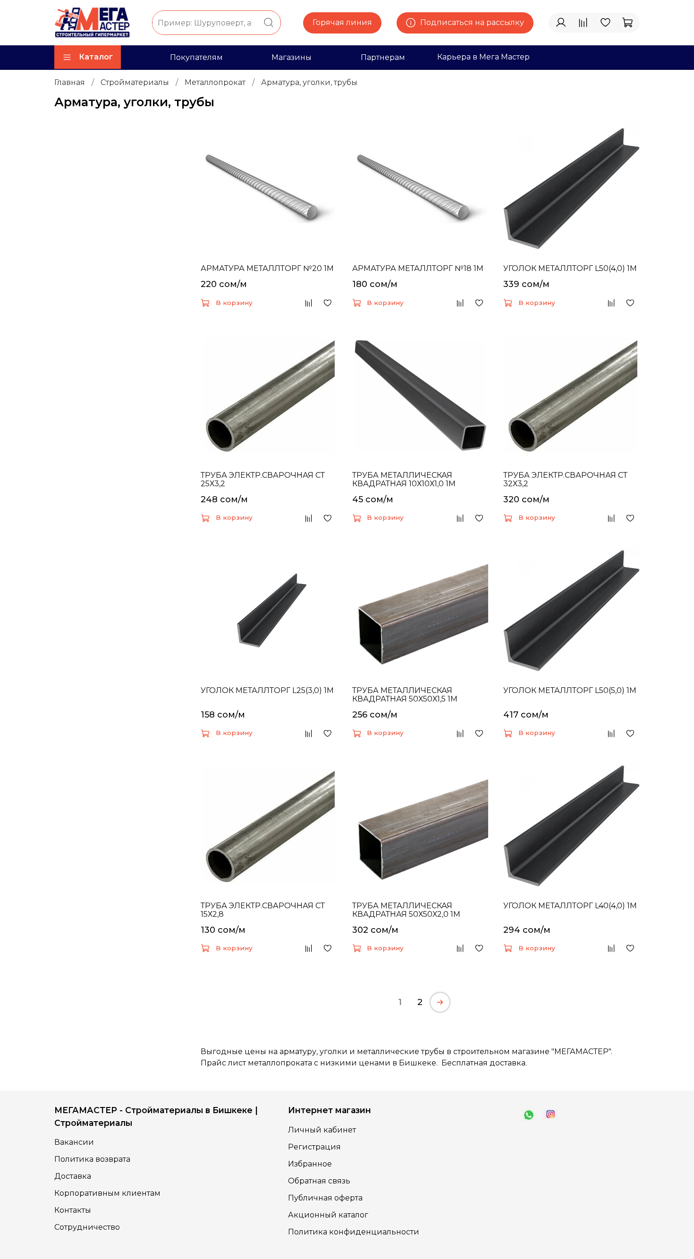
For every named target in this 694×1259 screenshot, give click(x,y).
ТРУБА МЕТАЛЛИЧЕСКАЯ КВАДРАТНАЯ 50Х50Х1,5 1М (404, 694)
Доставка (72, 1176)
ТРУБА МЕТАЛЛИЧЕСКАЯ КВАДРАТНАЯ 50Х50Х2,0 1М (406, 910)
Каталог (96, 56)
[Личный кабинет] (560, 22)
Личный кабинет (322, 1129)
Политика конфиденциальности (353, 1231)
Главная (69, 82)
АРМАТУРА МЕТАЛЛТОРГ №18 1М (417, 268)
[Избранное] (605, 22)
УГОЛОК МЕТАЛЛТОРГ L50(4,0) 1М (570, 268)
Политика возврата (92, 1159)
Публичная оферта (325, 1197)
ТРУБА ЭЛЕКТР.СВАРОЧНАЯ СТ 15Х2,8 (263, 910)
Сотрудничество (87, 1227)
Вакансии (74, 1142)
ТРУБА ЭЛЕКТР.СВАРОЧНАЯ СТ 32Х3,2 (565, 479)
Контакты (72, 1210)
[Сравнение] (583, 22)
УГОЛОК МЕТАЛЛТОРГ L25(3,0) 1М (267, 690)
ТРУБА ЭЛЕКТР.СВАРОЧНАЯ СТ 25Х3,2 (263, 479)
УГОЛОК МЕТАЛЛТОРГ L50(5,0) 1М (569, 690)
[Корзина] (627, 22)
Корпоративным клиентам (107, 1193)
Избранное (310, 1163)
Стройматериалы (135, 82)
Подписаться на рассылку (472, 22)
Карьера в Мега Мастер (483, 56)
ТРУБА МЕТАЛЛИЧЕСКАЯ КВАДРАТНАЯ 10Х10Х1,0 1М (404, 479)
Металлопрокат (215, 82)
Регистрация (314, 1146)
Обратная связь (319, 1180)
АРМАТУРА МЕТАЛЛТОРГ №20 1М (267, 268)
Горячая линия (342, 22)
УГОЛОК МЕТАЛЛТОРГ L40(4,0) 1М (570, 905)
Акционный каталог (328, 1214)
